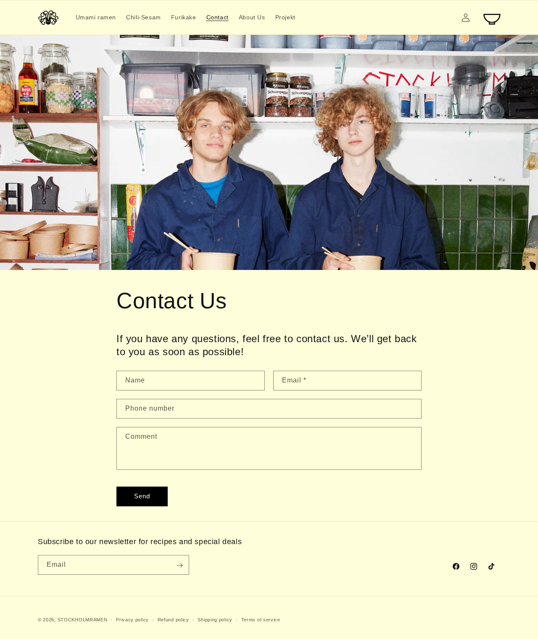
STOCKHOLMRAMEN (83, 619)
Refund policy (173, 619)
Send (142, 496)
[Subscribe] (179, 565)
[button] (492, 17)
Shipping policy (215, 619)
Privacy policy (132, 619)
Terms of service (260, 619)
